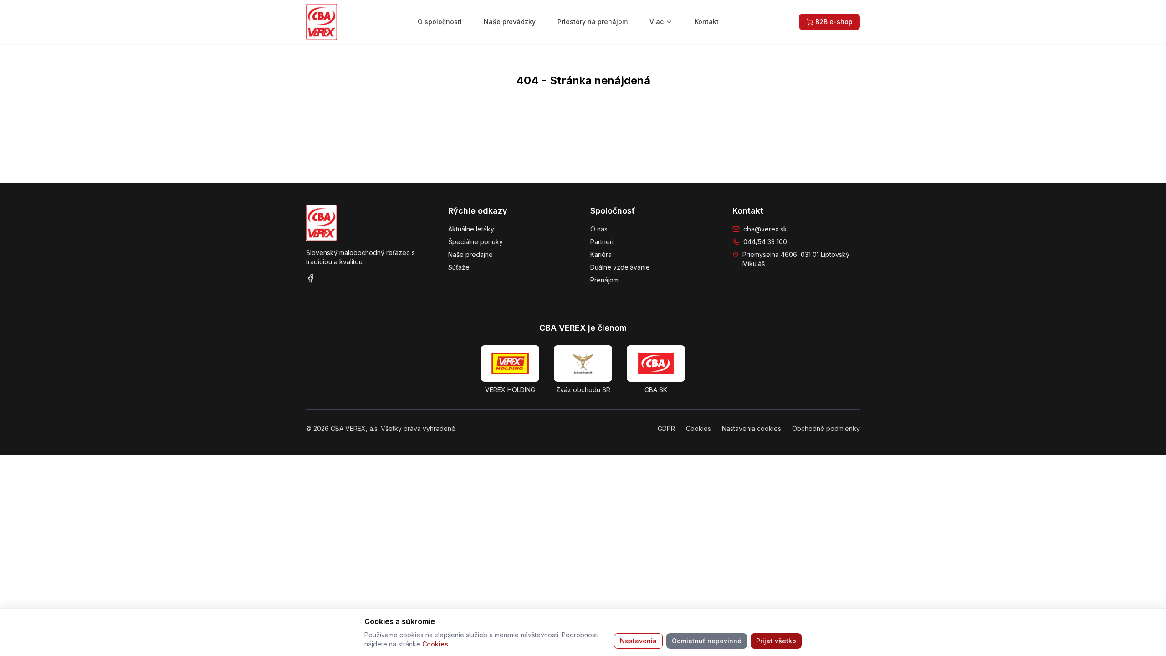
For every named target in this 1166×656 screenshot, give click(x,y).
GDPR (666, 428)
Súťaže (459, 267)
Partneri (602, 242)
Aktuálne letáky (471, 229)
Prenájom (604, 280)
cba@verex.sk (765, 229)
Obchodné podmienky (826, 428)
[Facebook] (310, 278)
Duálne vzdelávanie (620, 267)
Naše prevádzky (510, 22)
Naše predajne (470, 254)
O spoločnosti (440, 22)
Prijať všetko (776, 641)
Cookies (435, 644)
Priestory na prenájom (592, 22)
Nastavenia (638, 641)
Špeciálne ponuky (475, 242)
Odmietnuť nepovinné (707, 641)
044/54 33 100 (765, 242)
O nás (599, 229)
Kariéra (601, 254)
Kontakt (707, 22)
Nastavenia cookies (751, 428)
